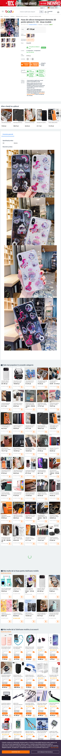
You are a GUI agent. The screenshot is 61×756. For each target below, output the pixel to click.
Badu (2, 16)
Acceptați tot (16, 752)
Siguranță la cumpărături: (23, 71)
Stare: (22, 43)
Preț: (23, 29)
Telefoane (12, 16)
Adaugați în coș (34, 64)
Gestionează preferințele (45, 752)
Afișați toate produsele (6, 596)
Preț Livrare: (22, 55)
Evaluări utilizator (33, 24)
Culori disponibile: (23, 35)
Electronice (6, 16)
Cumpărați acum (25, 64)
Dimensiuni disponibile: (23, 40)
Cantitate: (23, 59)
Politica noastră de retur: (23, 81)
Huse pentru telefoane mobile (35, 16)
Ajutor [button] (41, 8)
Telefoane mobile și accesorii (22, 16)
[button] (3, 11)
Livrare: (22, 50)
